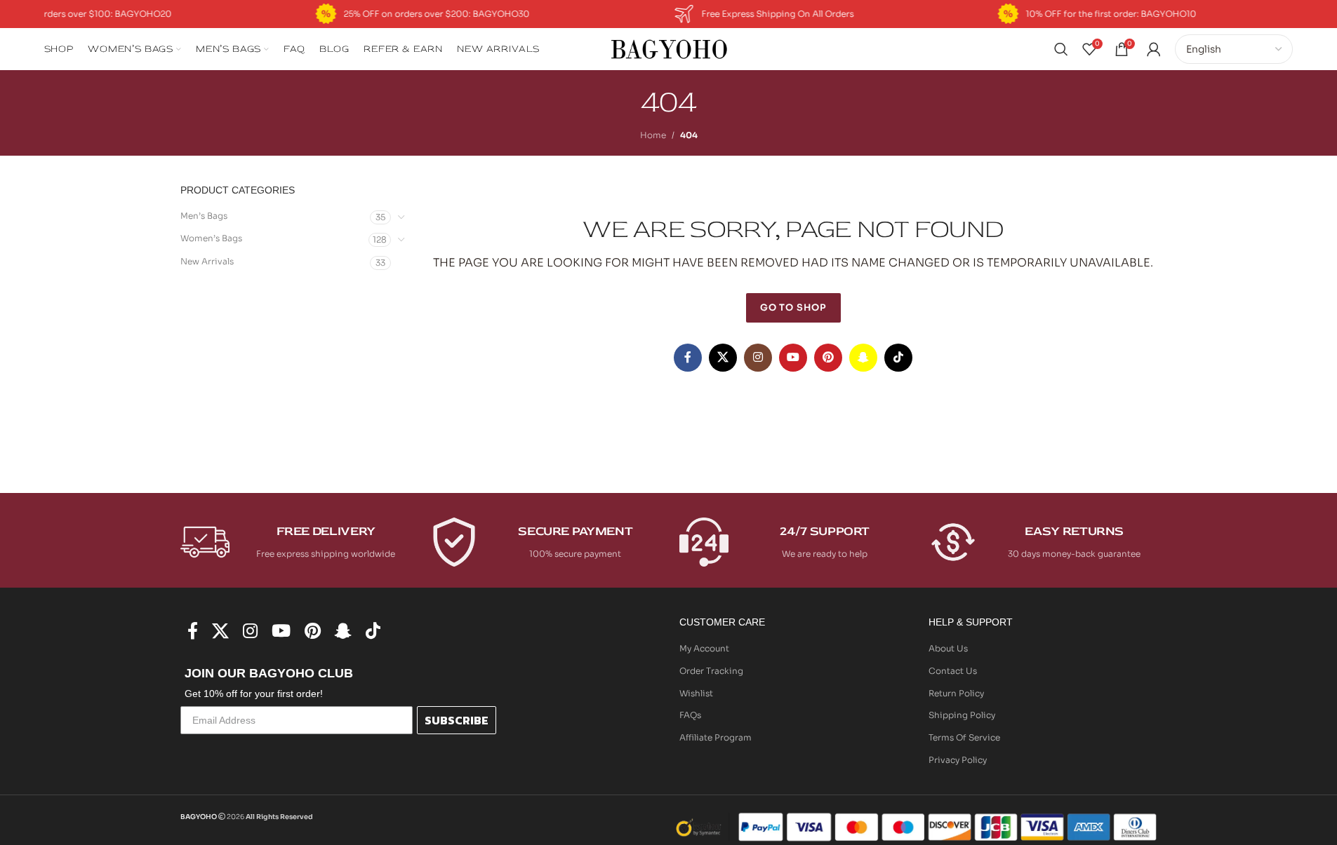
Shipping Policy (962, 715)
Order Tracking (711, 670)
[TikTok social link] (898, 358)
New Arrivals (207, 261)
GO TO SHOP (793, 307)
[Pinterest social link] (828, 358)
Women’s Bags (211, 238)
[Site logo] (669, 48)
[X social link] (723, 358)
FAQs (690, 715)
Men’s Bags (203, 215)
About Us (948, 648)
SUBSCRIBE (456, 720)
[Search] (1061, 49)
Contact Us (953, 670)
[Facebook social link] (688, 358)
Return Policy (956, 693)
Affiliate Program (715, 737)
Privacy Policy (958, 760)
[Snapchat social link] (863, 358)
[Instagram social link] (758, 358)
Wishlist (696, 693)
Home (653, 135)
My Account (704, 648)
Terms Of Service (964, 737)
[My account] (1154, 49)
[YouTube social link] (793, 358)
